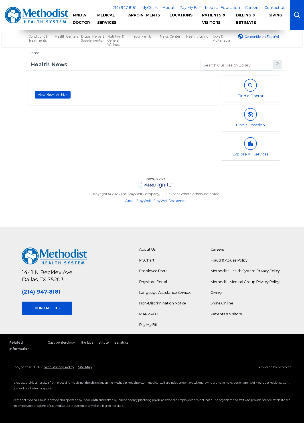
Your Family (143, 36)
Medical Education (222, 7)
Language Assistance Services (165, 292)
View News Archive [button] (53, 95)
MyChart (150, 7)
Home (33, 53)
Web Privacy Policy (59, 367)
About (169, 7)
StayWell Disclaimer (170, 201)
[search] (236, 65)
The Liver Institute (94, 342)
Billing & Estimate (246, 19)
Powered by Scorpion (275, 367)
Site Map (85, 367)
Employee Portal (154, 271)
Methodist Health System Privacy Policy (245, 271)
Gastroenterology (61, 342)
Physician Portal (153, 282)
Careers (252, 7)
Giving (275, 15)
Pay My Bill (190, 7)
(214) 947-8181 (123, 7)
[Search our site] (297, 15)
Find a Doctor (81, 19)
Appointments (144, 15)
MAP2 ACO (148, 314)
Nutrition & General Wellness (115, 40)
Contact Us (274, 7)
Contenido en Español (262, 37)
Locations (181, 15)
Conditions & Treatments (38, 38)
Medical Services (106, 19)
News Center (170, 36)
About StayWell (138, 201)
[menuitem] (82, 21)
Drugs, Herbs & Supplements (93, 38)
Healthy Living (197, 36)
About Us (147, 249)
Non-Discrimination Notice (162, 303)
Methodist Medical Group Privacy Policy (245, 282)
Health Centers (66, 36)
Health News (49, 64)
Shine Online (222, 303)
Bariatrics (121, 342)
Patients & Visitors (213, 19)
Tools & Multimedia (221, 38)
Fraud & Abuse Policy (229, 260)
